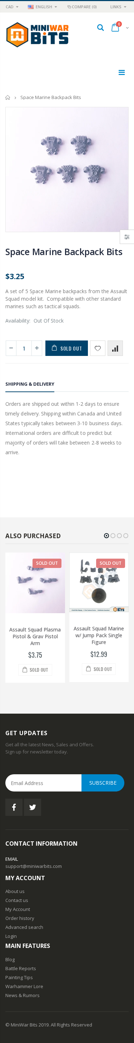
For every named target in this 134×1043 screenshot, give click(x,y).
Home (8, 97)
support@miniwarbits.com (33, 866)
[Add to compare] (115, 348)
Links (115, 6)
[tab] (29, 385)
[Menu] (122, 72)
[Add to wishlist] (97, 348)
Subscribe (102, 782)
